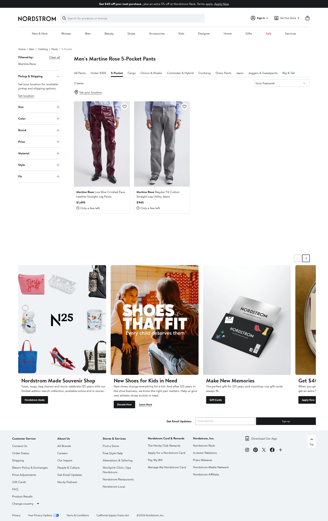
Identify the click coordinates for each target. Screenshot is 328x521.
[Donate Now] (155, 320)
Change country (22, 503)
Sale (268, 33)
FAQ (15, 489)
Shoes (131, 33)
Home (228, 33)
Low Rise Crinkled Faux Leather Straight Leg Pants (100, 194)
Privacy (16, 515)
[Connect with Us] (280, 450)
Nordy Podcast (67, 482)
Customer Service (24, 438)
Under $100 (98, 73)
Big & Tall (288, 73)
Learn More (145, 404)
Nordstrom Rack (204, 445)
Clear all (54, 57)
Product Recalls (22, 496)
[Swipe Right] (306, 258)
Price (21, 142)
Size (21, 107)
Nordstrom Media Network (211, 467)
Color (22, 118)
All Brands (64, 446)
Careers (62, 453)
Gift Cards (216, 400)
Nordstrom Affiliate (206, 474)
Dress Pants (223, 73)
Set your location (90, 92)
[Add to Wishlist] (124, 106)
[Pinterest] (255, 450)
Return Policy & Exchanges (30, 467)
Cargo (132, 73)
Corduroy (204, 73)
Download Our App (264, 438)
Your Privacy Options (40, 515)
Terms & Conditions (78, 515)
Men (88, 33)
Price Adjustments (24, 475)
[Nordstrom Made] (62, 320)
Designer (204, 33)
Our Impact (64, 460)
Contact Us (19, 446)
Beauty (109, 33)
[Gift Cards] (247, 320)
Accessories (157, 33)
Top (312, 444)
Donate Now (124, 404)
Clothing (43, 49)
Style (21, 165)
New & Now (39, 33)
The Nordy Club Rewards (164, 445)
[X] (264, 450)
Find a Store (111, 446)
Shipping (18, 460)
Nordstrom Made (35, 400)
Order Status (20, 453)
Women (66, 33)
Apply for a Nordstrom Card (166, 453)
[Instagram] (247, 450)
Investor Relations (205, 453)
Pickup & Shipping (30, 76)
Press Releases (202, 460)
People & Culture (68, 467)
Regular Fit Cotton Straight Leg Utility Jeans (158, 194)
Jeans (240, 73)
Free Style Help (113, 453)
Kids (181, 33)
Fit (20, 176)
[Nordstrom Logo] (37, 18)
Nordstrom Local (114, 486)
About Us (63, 438)
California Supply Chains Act (113, 515)
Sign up (286, 421)
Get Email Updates (69, 475)
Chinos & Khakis (151, 73)
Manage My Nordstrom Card (167, 467)
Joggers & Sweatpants (263, 73)
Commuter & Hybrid (180, 73)
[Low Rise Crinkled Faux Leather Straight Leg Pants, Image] (101, 143)
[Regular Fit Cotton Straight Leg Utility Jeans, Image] (162, 143)
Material (23, 153)
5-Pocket (117, 73)
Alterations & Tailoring (117, 460)
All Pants (80, 73)
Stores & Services (114, 438)
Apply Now (221, 4)
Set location (26, 96)
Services (290, 33)
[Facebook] (272, 450)
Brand (22, 130)
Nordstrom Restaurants (118, 479)
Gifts (248, 33)
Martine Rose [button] (27, 64)
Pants (54, 49)
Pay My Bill (155, 460)
